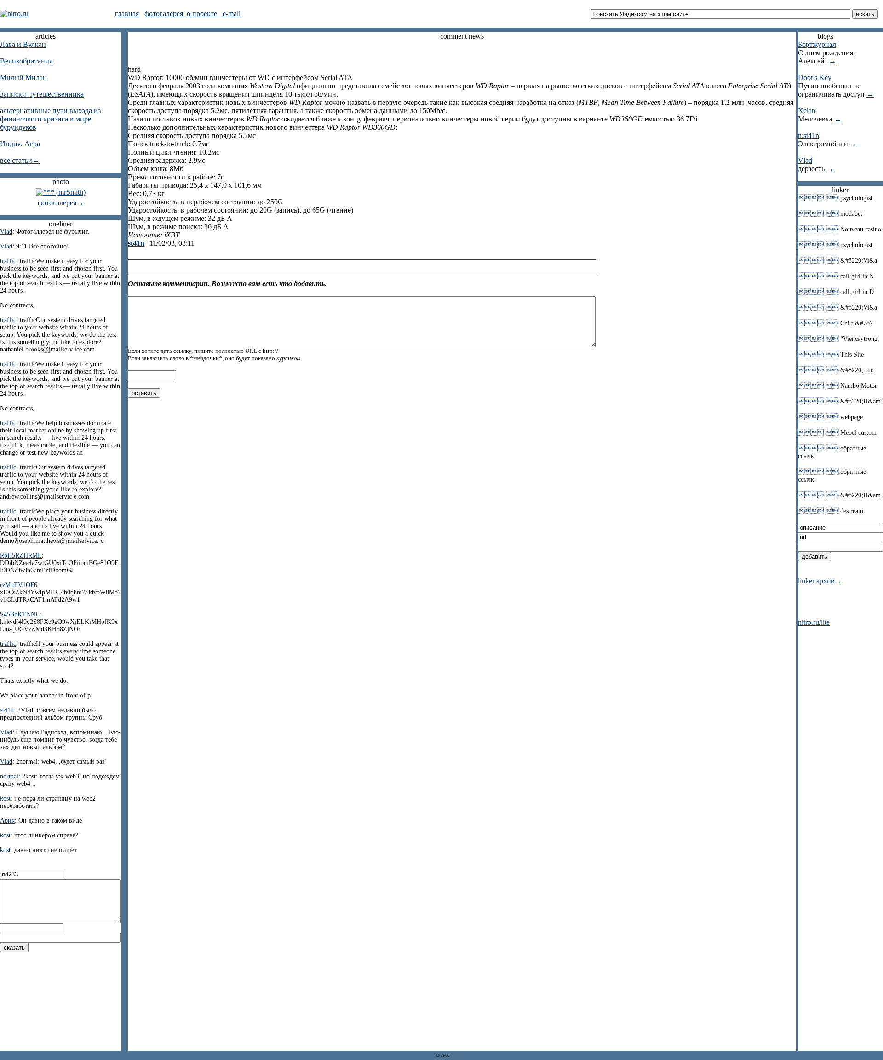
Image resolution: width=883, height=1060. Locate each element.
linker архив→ (820, 581)
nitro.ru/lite (814, 622)
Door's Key (814, 77)
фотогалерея (163, 13)
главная (127, 13)
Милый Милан (23, 77)
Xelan (806, 111)
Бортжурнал (817, 44)
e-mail (232, 13)
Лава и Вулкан (23, 44)
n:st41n (808, 135)
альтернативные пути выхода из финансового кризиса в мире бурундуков (50, 119)
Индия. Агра (20, 144)
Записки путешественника (42, 94)
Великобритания (26, 61)
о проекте (202, 13)
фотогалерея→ (61, 203)
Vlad (805, 160)
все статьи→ (20, 160)
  (818, 198)
